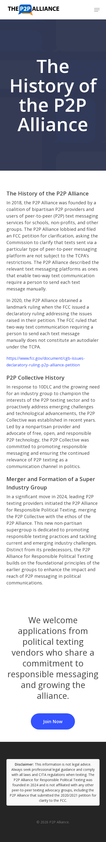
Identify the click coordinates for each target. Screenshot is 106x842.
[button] (97, 9)
